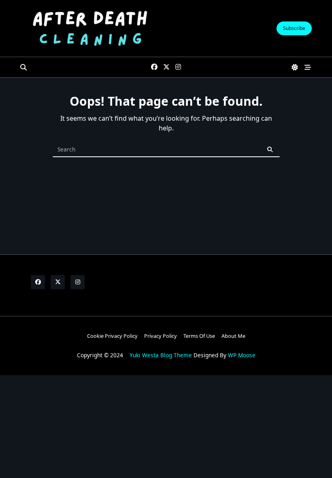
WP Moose (241, 355)
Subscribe (294, 28)
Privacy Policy (160, 336)
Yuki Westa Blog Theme (161, 355)
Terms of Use (199, 336)
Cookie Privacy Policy (112, 336)
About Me (233, 336)
